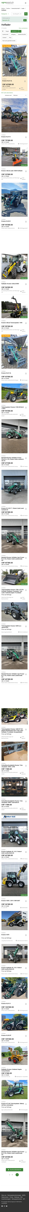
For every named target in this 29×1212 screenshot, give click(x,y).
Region (7, 31)
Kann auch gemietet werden (8, 40)
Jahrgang (13, 34)
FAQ (21, 1197)
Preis (10, 37)
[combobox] (13, 95)
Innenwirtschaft (16, 8)
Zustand (4, 37)
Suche (8, 8)
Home (3, 8)
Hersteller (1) (15, 31)
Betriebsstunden (22, 34)
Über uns (3, 1195)
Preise (11, 1197)
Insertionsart (5, 34)
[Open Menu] (26, 3)
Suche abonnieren (8, 92)
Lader (23, 8)
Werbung (16, 1197)
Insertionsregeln (6, 1199)
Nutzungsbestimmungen (14, 1195)
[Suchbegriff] (26, 13)
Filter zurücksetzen (23, 28)
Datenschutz (5, 1197)
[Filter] (2, 31)
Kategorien (4, 14)
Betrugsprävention (17, 1199)
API (24, 1199)
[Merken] (25, 81)
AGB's (23, 1195)
